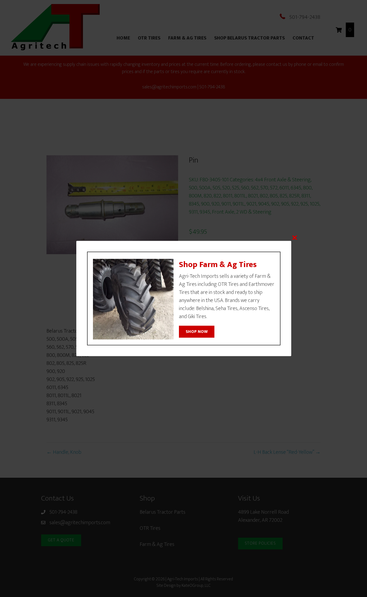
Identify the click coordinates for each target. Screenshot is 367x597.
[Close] (294, 237)
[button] (196, 331)
